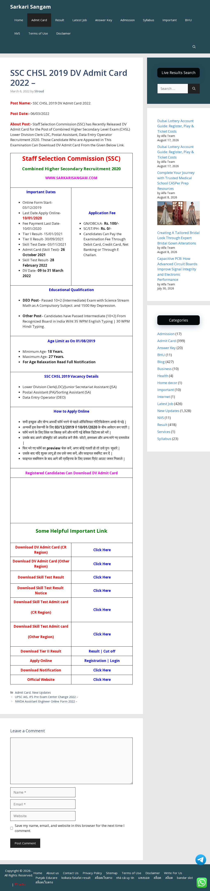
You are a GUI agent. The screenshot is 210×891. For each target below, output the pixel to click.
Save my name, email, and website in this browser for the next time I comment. (69, 828)
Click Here (102, 549)
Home (18, 20)
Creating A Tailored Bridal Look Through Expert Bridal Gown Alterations (178, 237)
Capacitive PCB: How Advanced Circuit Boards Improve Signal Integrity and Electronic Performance (177, 269)
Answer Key (103, 20)
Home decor (167, 382)
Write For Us (173, 873)
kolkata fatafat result (76, 878)
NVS (17, 33)
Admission (127, 20)
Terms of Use (38, 33)
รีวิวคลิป (20, 884)
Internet (163, 396)
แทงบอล (144, 878)
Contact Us (71, 873)
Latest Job (79, 20)
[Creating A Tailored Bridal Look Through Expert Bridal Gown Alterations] (178, 214)
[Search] (194, 89)
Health (162, 375)
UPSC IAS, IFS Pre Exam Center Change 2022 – (46, 697)
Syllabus (148, 20)
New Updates (41, 692)
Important (169, 20)
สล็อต (157, 878)
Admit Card (39, 20)
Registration (95, 660)
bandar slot (185, 878)
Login (115, 660)
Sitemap (112, 873)
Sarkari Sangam (30, 6)
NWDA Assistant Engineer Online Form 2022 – (46, 701)
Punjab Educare (46, 878)
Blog (161, 361)
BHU (188, 20)
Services (163, 431)
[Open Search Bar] (194, 46)
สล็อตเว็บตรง (103, 878)
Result (59, 20)
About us (52, 873)
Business (164, 368)
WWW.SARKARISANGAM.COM (71, 178)
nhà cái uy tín (125, 878)
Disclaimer (63, 33)
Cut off (109, 651)
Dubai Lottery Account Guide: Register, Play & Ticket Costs (175, 126)
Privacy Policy (92, 873)
